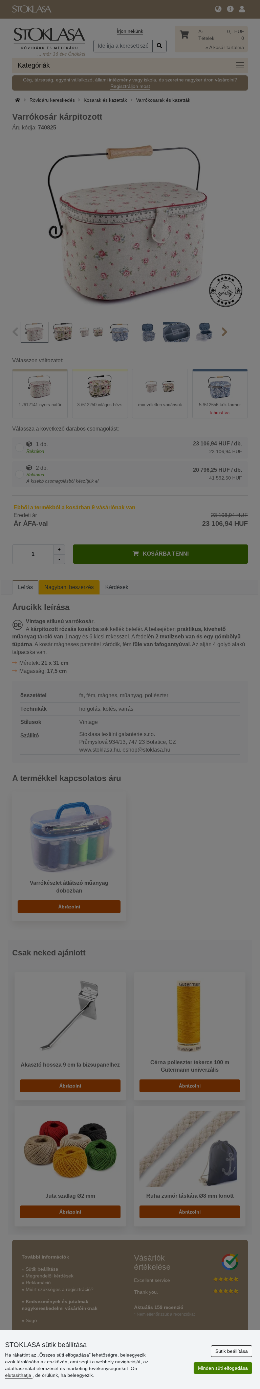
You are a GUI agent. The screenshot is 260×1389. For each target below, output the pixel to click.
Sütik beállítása (231, 1351)
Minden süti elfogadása (223, 1368)
